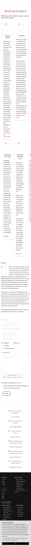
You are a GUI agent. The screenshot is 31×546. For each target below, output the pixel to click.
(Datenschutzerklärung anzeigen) (12, 388)
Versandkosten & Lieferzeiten (6, 518)
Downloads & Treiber (7, 507)
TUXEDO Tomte (19, 483)
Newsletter (20, 510)
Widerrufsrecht (6, 516)
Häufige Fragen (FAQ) (7, 510)
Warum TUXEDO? (20, 479)
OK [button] (15, 543)
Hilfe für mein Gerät (7, 514)
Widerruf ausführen (6, 502)
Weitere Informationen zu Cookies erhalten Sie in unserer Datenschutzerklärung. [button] (15, 539)
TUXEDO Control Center (21, 481)
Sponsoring (20, 516)
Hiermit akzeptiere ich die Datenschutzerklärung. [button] (16, 386)
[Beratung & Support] (25, 3)
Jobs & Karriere (21, 514)
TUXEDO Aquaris (19, 488)
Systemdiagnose (6, 509)
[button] (29, 3)
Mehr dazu (6, 236)
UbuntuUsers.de (23, 298)
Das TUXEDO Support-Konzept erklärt (21, 115)
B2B (4, 484)
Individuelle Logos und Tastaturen (20, 490)
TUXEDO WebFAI (20, 484)
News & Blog (20, 507)
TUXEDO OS (18, 486)
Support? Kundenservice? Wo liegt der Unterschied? (7, 132)
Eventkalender (21, 512)
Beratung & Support (4, 481)
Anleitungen (5, 512)
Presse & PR (20, 509)
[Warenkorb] (27, 3)
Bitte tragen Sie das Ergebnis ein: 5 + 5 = (13, 383)
